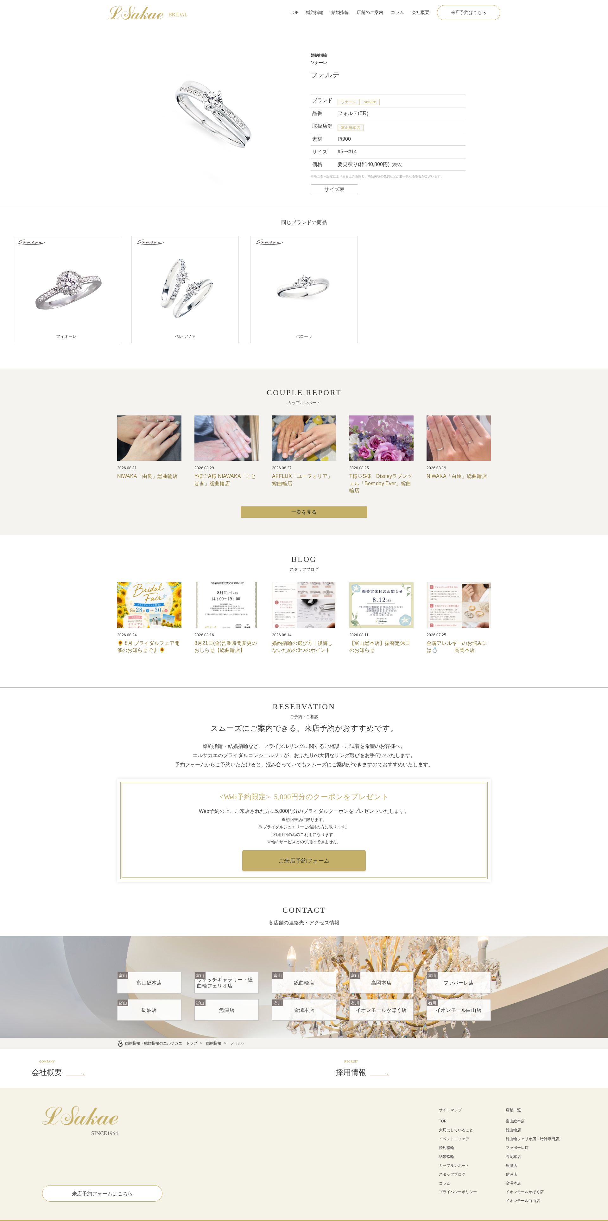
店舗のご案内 (370, 12)
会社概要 (420, 12)
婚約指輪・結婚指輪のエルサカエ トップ (161, 1043)
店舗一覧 (513, 1110)
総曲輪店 (513, 1130)
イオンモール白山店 (523, 1201)
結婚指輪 (340, 12)
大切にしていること (456, 1130)
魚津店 (511, 1165)
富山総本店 (350, 127)
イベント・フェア (454, 1139)
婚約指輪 (315, 12)
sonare (370, 102)
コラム (397, 12)
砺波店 (511, 1174)
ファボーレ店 (517, 1148)
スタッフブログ (452, 1174)
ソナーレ (348, 102)
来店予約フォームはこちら (102, 1193)
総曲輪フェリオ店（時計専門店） (534, 1139)
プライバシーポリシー (458, 1192)
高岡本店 (513, 1156)
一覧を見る (304, 512)
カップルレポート (454, 1165)
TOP (294, 12)
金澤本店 (513, 1183)
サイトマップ (450, 1110)
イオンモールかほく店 (525, 1192)
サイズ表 (334, 189)
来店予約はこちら (468, 12)
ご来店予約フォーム (304, 861)
